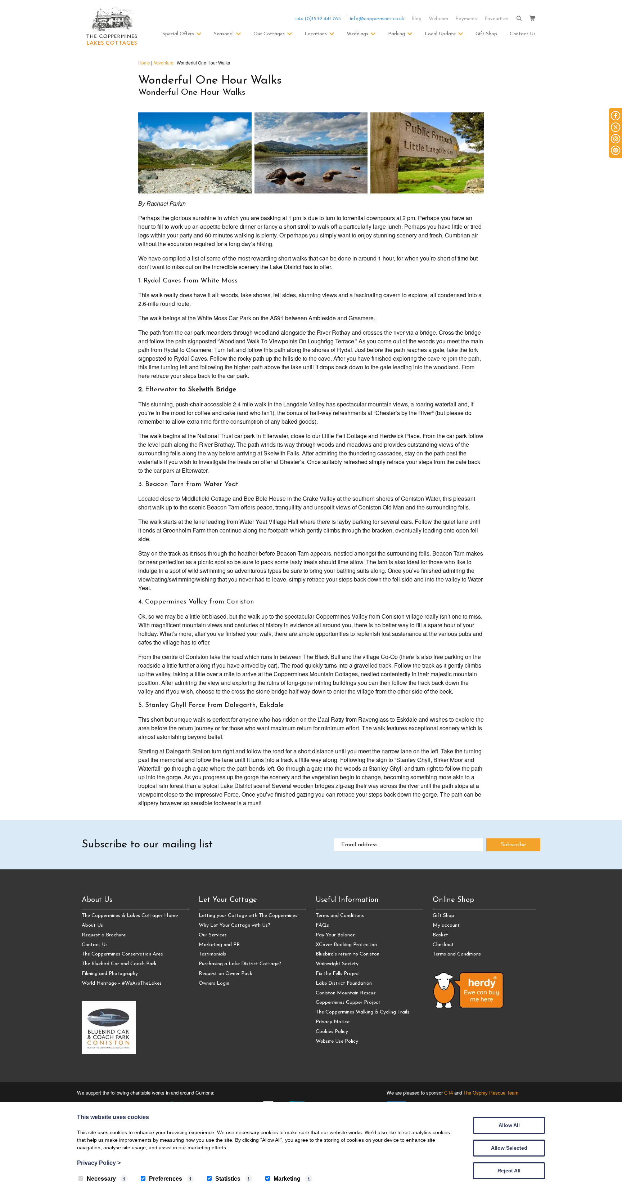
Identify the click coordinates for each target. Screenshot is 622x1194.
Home (144, 62)
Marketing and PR (219, 945)
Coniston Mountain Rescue (346, 993)
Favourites (496, 19)
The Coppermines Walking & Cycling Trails (362, 1012)
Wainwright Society (337, 964)
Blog (416, 19)
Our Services (213, 935)
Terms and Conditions (340, 915)
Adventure (163, 62)
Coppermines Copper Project (348, 1002)
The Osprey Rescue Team (490, 1092)
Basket (440, 935)
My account (446, 925)
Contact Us (523, 34)
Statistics (227, 1179)
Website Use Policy (337, 1041)
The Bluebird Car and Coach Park (119, 964)
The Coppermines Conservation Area (122, 954)
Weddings (357, 34)
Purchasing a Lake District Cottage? (240, 964)
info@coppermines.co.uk (377, 19)
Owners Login (214, 983)
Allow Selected (509, 1148)
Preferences (165, 1179)
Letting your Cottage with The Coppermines (248, 915)
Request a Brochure (104, 935)
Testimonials (212, 954)
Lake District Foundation (344, 983)
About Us (92, 925)
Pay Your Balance (335, 935)
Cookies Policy (332, 1031)
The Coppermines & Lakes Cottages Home (130, 915)
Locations (316, 34)
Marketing (287, 1179)
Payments (466, 19)
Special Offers (178, 34)
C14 (448, 1092)
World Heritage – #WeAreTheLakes (122, 983)
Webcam (438, 19)
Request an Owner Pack (225, 973)
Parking (396, 34)
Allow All (509, 1125)
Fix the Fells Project (338, 973)
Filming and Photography (110, 973)
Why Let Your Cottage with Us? (234, 925)
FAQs (322, 925)
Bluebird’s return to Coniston (347, 954)
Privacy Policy (99, 1163)
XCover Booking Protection (346, 945)
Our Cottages (269, 34)
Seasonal (224, 34)
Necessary (101, 1179)
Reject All (508, 1170)
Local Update (440, 34)
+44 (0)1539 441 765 (318, 19)
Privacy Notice (333, 1022)
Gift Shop (486, 34)
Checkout (443, 945)
